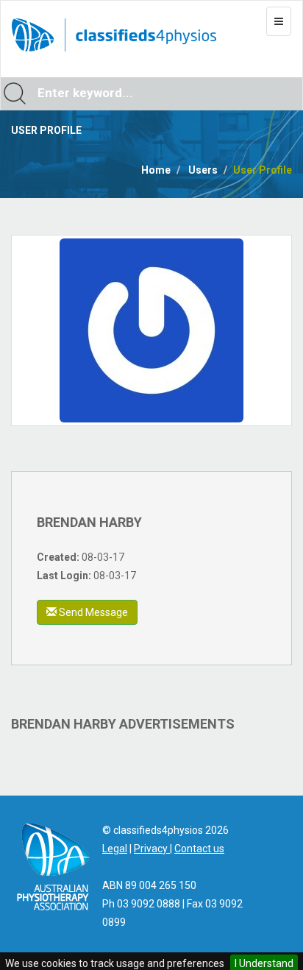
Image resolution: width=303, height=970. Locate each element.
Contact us (199, 848)
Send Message (92, 612)
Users (203, 170)
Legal (114, 848)
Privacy (152, 848)
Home (156, 170)
